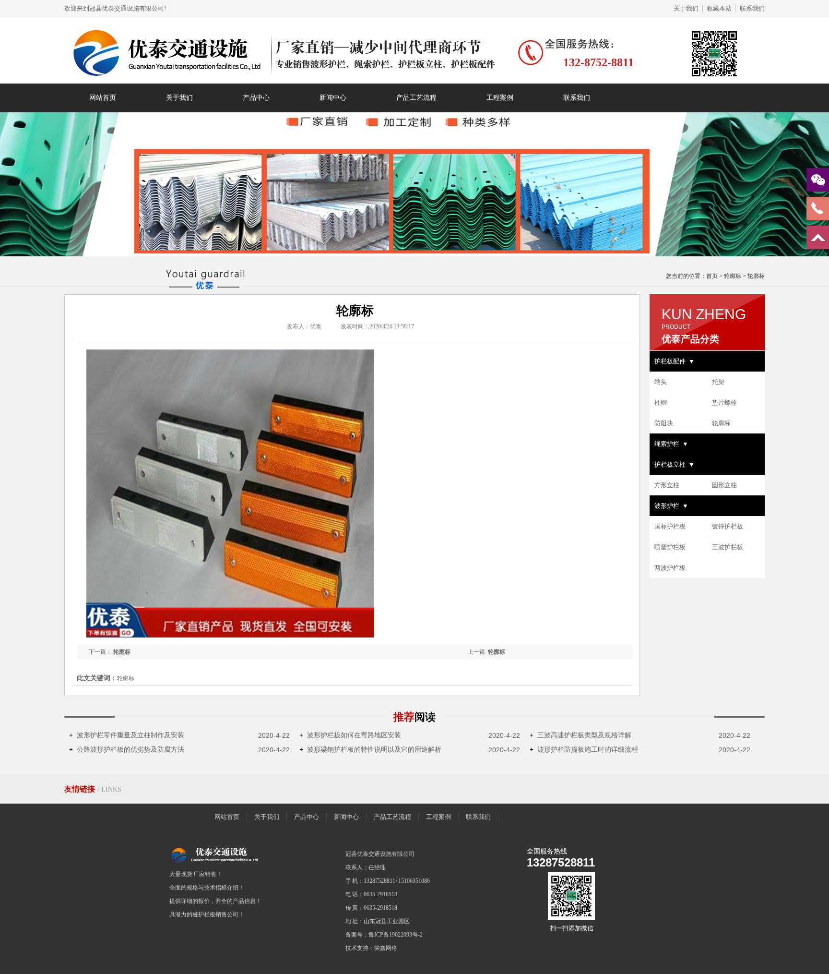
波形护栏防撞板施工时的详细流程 (584, 749)
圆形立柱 (724, 485)
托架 (718, 381)
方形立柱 (666, 485)
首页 (712, 276)
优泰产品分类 (690, 339)
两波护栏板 (670, 567)
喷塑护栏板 (670, 547)
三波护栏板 (727, 547)
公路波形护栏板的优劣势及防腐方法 (126, 749)
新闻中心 (333, 97)
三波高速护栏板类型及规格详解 (580, 735)
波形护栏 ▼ (671, 505)
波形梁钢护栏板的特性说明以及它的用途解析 (370, 749)
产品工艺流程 (416, 97)
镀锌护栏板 (727, 526)
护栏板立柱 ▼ (674, 464)
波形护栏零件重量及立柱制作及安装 (126, 735)
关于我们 (686, 8)
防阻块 (663, 423)
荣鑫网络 (385, 948)
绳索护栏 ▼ (671, 443)
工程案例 (499, 97)
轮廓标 (732, 276)
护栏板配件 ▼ (674, 361)
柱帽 (660, 402)
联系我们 (752, 8)
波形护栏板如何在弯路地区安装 (350, 735)
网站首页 (102, 97)
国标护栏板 (670, 526)
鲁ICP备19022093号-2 (395, 934)
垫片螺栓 (724, 402)
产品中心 (256, 97)
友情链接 (80, 789)
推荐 (414, 717)
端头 (660, 381)
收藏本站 (719, 8)
